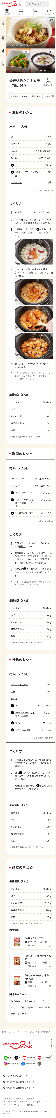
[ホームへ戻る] (11, 4)
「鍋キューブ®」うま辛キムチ (28, 174)
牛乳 (17, 722)
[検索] (28, 4)
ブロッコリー (17, 478)
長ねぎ (14, 698)
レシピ (15, 1032)
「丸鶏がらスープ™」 (25, 513)
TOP (4, 1032)
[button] (37, 4)
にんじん (15, 485)
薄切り (24, 219)
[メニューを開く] (52, 4)
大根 (13, 691)
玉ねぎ (14, 151)
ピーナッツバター (24, 492)
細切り (22, 546)
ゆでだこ (15, 144)
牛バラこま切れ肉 (19, 684)
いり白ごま (16, 182)
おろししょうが (22, 729)
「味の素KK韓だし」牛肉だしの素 (25, 714)
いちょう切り (27, 763)
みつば (14, 158)
